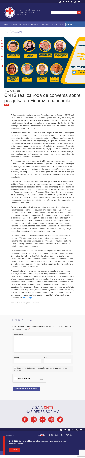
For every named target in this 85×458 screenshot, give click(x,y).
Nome (17, 357)
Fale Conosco (79, 1)
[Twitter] (1, 40)
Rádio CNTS (45, 24)
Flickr (59, 1)
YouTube (67, 1)
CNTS (19, 32)
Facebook (71, 1)
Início (6, 24)
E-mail (47, 357)
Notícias (14, 24)
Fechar (14, 450)
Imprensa (34, 24)
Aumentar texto (1, 56)
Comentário (19, 334)
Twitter (63, 1)
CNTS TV (54, 24)
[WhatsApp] (1, 49)
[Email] (1, 46)
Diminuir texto (1, 59)
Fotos (62, 24)
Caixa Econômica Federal (69, 24)
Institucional (10, 435)
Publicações (24, 24)
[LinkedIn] (1, 43)
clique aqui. (28, 297)
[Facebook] (1, 38)
